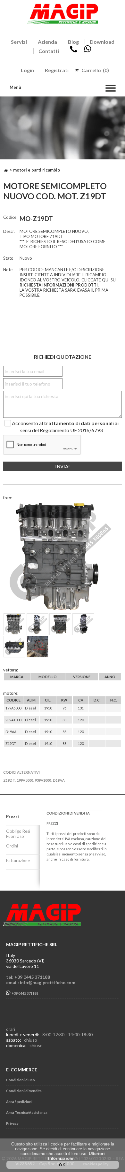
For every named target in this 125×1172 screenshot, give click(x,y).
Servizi (19, 42)
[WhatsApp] (87, 51)
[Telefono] (74, 51)
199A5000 (25, 780)
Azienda (47, 42)
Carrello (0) (95, 70)
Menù (15, 87)
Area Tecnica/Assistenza (26, 1112)
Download (102, 42)
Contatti (48, 51)
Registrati (57, 70)
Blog (73, 42)
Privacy (12, 1123)
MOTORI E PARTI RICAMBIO (36, 169)
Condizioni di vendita (24, 1091)
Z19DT (9, 780)
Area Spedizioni (19, 1101)
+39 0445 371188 (24, 993)
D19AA (59, 780)
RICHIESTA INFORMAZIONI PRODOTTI (59, 284)
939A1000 (43, 780)
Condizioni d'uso (20, 1080)
